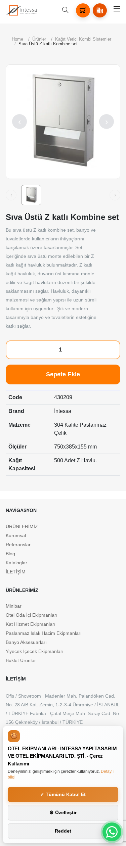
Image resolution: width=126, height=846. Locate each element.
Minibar (14, 606)
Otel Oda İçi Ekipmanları (31, 615)
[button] (100, 10)
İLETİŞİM (16, 571)
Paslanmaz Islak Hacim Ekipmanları (44, 633)
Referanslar (18, 544)
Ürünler (39, 39)
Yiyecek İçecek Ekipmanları (35, 651)
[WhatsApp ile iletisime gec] (111, 831)
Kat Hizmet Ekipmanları (30, 624)
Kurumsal (16, 535)
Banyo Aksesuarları (26, 642)
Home (17, 39)
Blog (10, 553)
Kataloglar (16, 562)
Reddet (63, 831)
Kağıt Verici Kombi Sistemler (83, 39)
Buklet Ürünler (21, 660)
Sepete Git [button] (103, 803)
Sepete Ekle (63, 374)
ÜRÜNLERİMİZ (22, 526)
